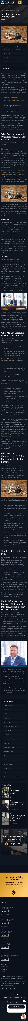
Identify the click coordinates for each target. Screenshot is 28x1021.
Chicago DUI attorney (6, 618)
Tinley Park (19, 997)
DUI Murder (7, 768)
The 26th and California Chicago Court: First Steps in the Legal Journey (17, 817)
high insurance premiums (7, 475)
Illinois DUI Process (9, 735)
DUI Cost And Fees (8, 722)
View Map (4, 911)
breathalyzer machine (16, 100)
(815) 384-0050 (4, 953)
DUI (7, 58)
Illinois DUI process (19, 589)
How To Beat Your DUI (9, 739)
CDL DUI (6, 772)
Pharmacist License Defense (11, 726)
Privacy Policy (4, 969)
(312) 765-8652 (4, 905)
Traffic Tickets (7, 718)
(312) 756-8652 (12, 127)
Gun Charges (7, 756)
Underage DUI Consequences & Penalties (15, 791)
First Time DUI (7, 709)
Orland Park (9, 997)
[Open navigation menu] (25, 2)
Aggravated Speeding (9, 764)
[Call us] (19, 2)
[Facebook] (2, 988)
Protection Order (8, 751)
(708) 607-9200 (4, 941)
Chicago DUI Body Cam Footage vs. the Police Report (17, 804)
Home (2, 10)
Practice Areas (4, 966)
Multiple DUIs (7, 730)
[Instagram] (10, 988)
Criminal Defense (8, 705)
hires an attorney (12, 281)
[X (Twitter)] (6, 988)
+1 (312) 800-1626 (14, 844)
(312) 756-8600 (4, 917)
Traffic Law (6, 760)
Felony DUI (6, 743)
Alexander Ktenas (10, 62)
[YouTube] (14, 988)
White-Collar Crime (9, 747)
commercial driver (20, 532)
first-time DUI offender (8, 359)
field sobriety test (13, 105)
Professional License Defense (11, 777)
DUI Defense (7, 714)
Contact (3, 971)
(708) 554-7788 (4, 929)
